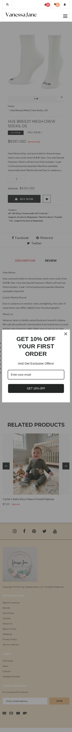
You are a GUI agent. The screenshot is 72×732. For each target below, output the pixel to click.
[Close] (66, 334)
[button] (7, 4)
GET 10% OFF (36, 388)
